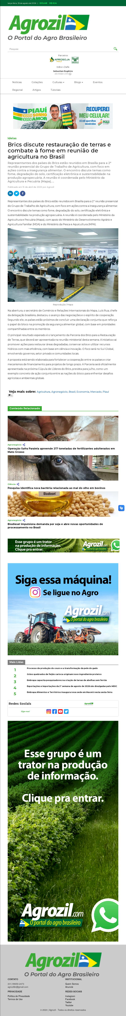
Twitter (68, 1002)
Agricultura (43, 391)
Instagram (70, 996)
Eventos (97, 82)
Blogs (77, 82)
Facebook (70, 999)
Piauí (106, 391)
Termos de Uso (15, 999)
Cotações (37, 82)
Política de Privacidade (19, 996)
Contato (75, 8)
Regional (17, 89)
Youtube (69, 1005)
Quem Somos (72, 983)
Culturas (58, 82)
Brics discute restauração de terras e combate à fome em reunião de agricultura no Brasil (59, 150)
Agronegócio (59, 391)
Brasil (72, 391)
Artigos (37, 89)
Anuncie (90, 8)
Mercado (96, 391)
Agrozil (50, 187)
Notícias (17, 82)
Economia (83, 391)
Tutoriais (55, 89)
